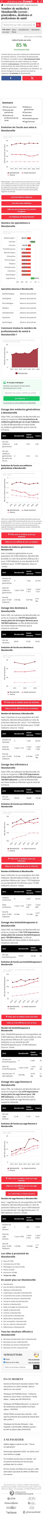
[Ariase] (11, 1512)
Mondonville (8, 1284)
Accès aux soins (10, 107)
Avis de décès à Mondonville (14, 1287)
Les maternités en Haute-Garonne (21, 1194)
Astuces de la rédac (12, 1362)
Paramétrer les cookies (25, 1487)
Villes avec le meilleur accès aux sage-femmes (22, 1179)
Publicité (26, 1485)
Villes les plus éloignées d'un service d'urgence (21, 210)
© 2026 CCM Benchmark (33, 1489)
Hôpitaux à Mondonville (12, 1290)
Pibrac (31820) (8, 1270)
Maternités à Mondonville (13, 1319)
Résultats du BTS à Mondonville (15, 1348)
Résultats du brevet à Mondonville (16, 1345)
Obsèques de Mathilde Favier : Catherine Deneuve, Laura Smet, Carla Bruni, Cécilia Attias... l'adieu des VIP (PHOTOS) (20, 1396)
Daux (14, 29)
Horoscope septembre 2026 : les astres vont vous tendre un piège (21, 1453)
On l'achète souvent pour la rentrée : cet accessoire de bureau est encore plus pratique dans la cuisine (20, 1461)
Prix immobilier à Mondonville (14, 1321)
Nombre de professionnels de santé (11, 118)
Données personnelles (9, 1487)
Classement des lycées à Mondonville (17, 1296)
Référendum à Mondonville (13, 1327)
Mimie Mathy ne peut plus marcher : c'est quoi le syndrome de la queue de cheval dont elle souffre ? (21, 1416)
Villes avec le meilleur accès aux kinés (23, 1017)
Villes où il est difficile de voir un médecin (21, 542)
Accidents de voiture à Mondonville (17, 1298)
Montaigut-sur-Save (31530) (14, 1267)
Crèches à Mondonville (12, 1313)
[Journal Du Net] (32, 1498)
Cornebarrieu (23, 29)
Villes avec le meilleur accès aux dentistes (22, 702)
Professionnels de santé (14, 5)
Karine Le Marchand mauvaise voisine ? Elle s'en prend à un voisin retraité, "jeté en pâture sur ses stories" (21, 1386)
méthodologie (13, 64)
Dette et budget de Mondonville (15, 1307)
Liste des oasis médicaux (21, 203)
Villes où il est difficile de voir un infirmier (21, 866)
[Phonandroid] (32, 1512)
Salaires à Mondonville (12, 1304)
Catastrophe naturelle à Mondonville (17, 1293)
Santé (7, 1359)
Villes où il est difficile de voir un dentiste (21, 708)
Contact (20, 1485)
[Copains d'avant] (11, 1507)
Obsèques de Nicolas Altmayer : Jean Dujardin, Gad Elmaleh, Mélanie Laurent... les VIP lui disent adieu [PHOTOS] (20, 1426)
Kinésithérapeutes (31, 118)
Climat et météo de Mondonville (15, 1301)
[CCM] (11, 1498)
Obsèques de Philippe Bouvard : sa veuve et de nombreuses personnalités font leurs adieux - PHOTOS (21, 1406)
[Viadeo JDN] (32, 1507)
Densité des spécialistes (8, 111)
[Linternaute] (11, 1503)
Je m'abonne (20, 398)
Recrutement (35, 1485)
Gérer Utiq (37, 1487)
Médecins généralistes (29, 108)
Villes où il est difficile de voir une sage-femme (21, 1187)
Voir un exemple (33, 1359)
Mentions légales (7, 1489)
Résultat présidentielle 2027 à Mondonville (19, 1339)
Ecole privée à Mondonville (13, 1316)
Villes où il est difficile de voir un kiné (21, 1023)
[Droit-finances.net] (32, 1503)
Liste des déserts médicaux (21, 197)
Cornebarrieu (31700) (11, 1264)
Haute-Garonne (32, 5)
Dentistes (28, 112)
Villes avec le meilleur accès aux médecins (22, 535)
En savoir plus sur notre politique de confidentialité (19, 403)
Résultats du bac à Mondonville (15, 1342)
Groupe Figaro (19, 1489)
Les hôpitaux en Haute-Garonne (21, 217)
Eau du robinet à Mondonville (14, 1324)
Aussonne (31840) (10, 1272)
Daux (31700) (8, 1261)
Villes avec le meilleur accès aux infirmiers (22, 860)
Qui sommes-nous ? (10, 1485)
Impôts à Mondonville (11, 1310)
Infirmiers (28, 115)
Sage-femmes (29, 121)
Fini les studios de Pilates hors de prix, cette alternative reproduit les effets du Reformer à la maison (21, 1471)
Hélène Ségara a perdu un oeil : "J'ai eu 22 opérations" (19, 1445)
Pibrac (14, 32)
